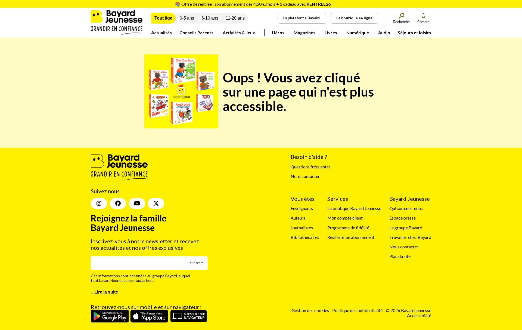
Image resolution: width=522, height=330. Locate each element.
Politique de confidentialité (357, 310)
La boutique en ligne (354, 18)
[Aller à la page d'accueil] (116, 33)
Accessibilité (419, 315)
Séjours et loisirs (414, 32)
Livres (331, 32)
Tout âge (163, 18)
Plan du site (400, 256)
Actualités (161, 32)
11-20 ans (235, 18)
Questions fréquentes (311, 166)
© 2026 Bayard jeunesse (408, 310)
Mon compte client (345, 217)
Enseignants (302, 208)
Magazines (304, 32)
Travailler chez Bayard (410, 237)
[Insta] (99, 203)
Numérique (357, 32)
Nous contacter (305, 176)
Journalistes (302, 227)
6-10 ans (209, 18)
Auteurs (298, 217)
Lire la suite (106, 292)
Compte (423, 22)
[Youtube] (137, 203)
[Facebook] (118, 203)
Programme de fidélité (348, 227)
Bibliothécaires (305, 237)
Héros (278, 32)
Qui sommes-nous (406, 208)
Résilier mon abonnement (350, 237)
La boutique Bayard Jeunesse (354, 208)
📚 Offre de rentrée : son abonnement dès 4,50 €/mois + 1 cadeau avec (253, 4)
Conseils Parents (196, 32)
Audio (384, 32)
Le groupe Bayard (405, 227)
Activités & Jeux (239, 32)
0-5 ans (187, 18)
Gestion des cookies (310, 310)
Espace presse (402, 217)
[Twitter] (156, 203)
